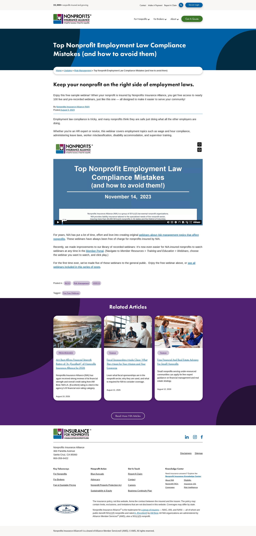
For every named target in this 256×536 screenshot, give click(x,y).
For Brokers (58, 480)
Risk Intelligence (191, 487)
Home (59, 70)
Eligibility (187, 480)
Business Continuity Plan (140, 491)
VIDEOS (96, 283)
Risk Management (82, 70)
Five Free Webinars (71, 293)
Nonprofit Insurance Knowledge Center (183, 476)
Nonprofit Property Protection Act (106, 485)
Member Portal (95, 250)
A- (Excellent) (140, 513)
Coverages (170, 487)
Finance (112, 352)
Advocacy (95, 480)
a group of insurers (150, 510)
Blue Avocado (97, 474)
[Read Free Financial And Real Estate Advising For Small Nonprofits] (179, 332)
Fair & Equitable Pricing (64, 485)
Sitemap (199, 453)
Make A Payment (155, 5)
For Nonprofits (60, 474)
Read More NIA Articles (128, 416)
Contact (143, 5)
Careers (132, 485)
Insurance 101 (190, 484)
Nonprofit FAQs (171, 484)
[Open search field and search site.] (181, 5)
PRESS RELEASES (66, 352)
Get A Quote (192, 19)
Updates (68, 70)
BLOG (67, 283)
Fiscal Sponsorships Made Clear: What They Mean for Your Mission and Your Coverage (127, 364)
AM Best (154, 513)
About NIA (169, 480)
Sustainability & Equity (101, 491)
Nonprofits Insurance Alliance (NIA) (73, 107)
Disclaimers (185, 453)
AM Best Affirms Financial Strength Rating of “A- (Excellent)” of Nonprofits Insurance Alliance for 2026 (76, 364)
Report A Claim (170, 5)
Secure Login (194, 4)
